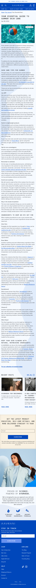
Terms (20, 581)
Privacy (16, 581)
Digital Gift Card (5, 559)
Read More (5, 407)
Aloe (28, 226)
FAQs (2, 569)
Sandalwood (23, 291)
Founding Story (26, 559)
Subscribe (11, 541)
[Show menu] (2, 5)
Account (3, 575)
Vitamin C (30, 257)
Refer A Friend (25, 556)
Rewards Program (26, 553)
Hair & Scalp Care (5, 550)
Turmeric (25, 349)
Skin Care (3, 553)
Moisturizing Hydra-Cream (16, 358)
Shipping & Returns (6, 572)
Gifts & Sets (4, 556)
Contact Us (4, 578)
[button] (5, 5)
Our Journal (8, 12)
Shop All (3, 562)
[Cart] (33, 5)
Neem (31, 349)
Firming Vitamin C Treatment (12, 266)
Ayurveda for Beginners (12, 393)
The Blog (24, 550)
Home (2, 12)
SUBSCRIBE (18, 437)
